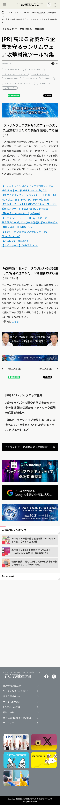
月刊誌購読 (8, 712)
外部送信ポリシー (12, 696)
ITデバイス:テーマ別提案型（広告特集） (40, 12)
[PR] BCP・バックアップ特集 (23, 395)
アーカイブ (8, 723)
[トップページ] (3, 12)
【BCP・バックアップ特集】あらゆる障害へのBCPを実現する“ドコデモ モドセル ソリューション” (30, 424)
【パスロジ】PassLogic (15, 240)
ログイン (55, 6)
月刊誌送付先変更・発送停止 (17, 718)
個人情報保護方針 (12, 686)
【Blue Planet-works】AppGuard (21, 213)
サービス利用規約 (12, 702)
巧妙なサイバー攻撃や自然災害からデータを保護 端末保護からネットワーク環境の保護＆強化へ (30, 407)
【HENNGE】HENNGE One (17, 227)
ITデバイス (13, 12)
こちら (15, 321)
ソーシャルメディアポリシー (17, 691)
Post (49, 95)
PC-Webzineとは (11, 707)
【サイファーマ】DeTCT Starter (20, 245)
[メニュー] (4, 4)
